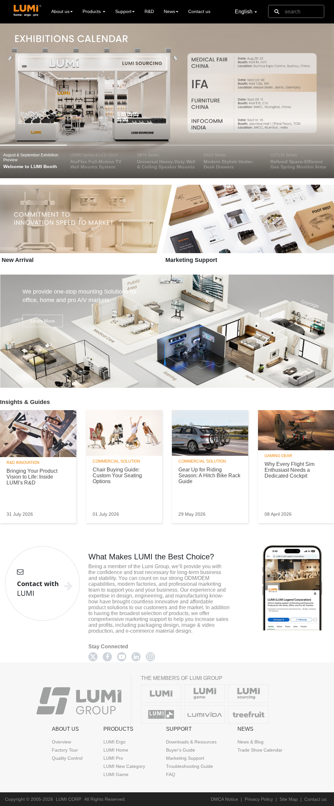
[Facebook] (107, 656)
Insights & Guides (25, 402)
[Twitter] (93, 656)
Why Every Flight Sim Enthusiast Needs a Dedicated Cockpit (289, 470)
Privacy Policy (259, 799)
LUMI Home (115, 750)
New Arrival (18, 260)
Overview (61, 741)
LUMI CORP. (69, 799)
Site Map (289, 799)
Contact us (199, 11)
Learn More (43, 321)
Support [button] (123, 11)
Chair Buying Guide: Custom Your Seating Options (117, 475)
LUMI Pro (113, 758)
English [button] (244, 11)
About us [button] (60, 11)
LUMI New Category (124, 766)
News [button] (169, 11)
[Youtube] (121, 656)
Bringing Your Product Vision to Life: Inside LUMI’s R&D (32, 476)
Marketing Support (191, 260)
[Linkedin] (136, 656)
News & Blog (250, 741)
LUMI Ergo (114, 741)
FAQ (170, 774)
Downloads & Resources (191, 741)
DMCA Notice (224, 799)
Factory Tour (65, 750)
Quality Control (67, 758)
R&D (149, 11)
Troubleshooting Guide (189, 766)
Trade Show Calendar (259, 750)
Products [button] (92, 11)
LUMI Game (116, 774)
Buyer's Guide (180, 750)
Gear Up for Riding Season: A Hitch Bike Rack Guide (209, 475)
